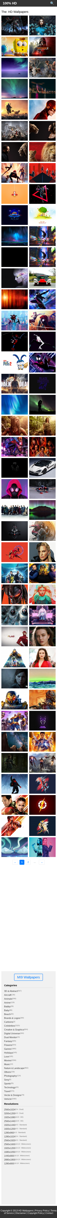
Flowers (8, 1045)
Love (6, 1056)
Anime (7, 1003)
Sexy (6, 1080)
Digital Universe (12, 1033)
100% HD (10, 3)
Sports (7, 1083)
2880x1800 (9, 1160)
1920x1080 (9, 1117)
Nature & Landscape (14, 1068)
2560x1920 (9, 1140)
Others (7, 1072)
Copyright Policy (36, 1213)
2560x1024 (9, 1109)
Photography (10, 1076)
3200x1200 (9, 1113)
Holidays (8, 1053)
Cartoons (8, 1022)
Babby (7, 1006)
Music (7, 1064)
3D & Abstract (11, 991)
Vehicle (7, 1099)
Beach (7, 1014)
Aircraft (7, 995)
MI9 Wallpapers (28, 977)
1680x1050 (9, 1152)
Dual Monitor (10, 1037)
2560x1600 (9, 1144)
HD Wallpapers (25, 1210)
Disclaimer (20, 1213)
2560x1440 (9, 1121)
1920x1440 (9, 1125)
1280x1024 (9, 1136)
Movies (7, 1060)
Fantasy (8, 1041)
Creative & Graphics (14, 1029)
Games (7, 1049)
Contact (49, 1213)
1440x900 (9, 1156)
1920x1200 (9, 1148)
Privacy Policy (42, 1210)
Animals (8, 999)
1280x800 (9, 1163)
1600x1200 (9, 1129)
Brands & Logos (12, 1018)
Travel (7, 1091)
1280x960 (9, 1133)
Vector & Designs (12, 1095)
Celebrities (9, 1026)
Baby (6, 1010)
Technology (9, 1087)
